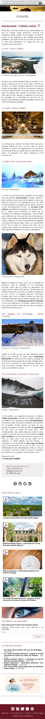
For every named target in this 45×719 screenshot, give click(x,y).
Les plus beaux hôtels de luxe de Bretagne (20, 518)
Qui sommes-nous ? (17, 713)
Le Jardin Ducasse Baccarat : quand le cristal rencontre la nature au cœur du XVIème (21, 599)
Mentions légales (38, 713)
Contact (28, 713)
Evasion (22, 16)
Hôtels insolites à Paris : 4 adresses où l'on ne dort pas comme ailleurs (21, 544)
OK (40, 3)
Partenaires (4, 713)
